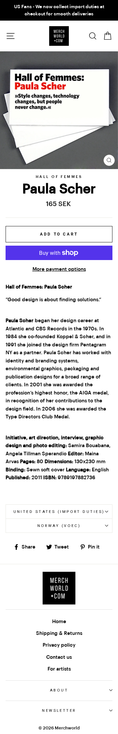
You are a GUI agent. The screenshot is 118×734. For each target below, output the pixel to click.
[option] (59, 10)
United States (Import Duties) (59, 511)
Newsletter (59, 710)
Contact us (59, 657)
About (59, 690)
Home (59, 621)
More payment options (59, 269)
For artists (59, 669)
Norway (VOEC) (59, 525)
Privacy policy (59, 645)
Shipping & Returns (59, 633)
